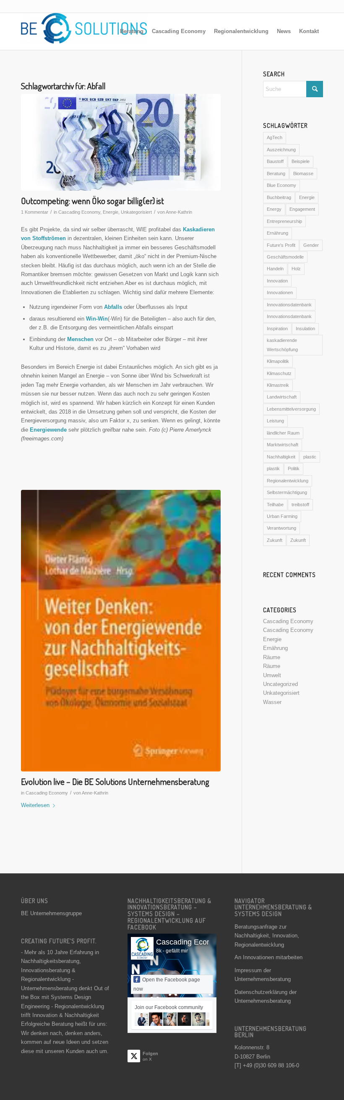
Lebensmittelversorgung (291, 409)
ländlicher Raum (283, 432)
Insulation (305, 328)
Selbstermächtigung (287, 492)
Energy (274, 209)
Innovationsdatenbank (289, 304)
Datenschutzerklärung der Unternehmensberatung (266, 996)
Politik (294, 468)
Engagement (302, 209)
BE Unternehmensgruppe (51, 913)
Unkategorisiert (136, 212)
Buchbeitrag (279, 197)
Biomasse (303, 173)
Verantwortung (281, 528)
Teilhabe (275, 504)
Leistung (275, 420)
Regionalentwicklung (287, 480)
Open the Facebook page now (166, 984)
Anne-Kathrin (179, 212)
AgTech (274, 137)
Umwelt (272, 675)
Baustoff (275, 161)
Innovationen (280, 292)
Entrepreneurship (284, 221)
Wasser (272, 702)
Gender (311, 245)
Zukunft (274, 540)
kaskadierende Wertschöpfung (282, 345)
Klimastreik (278, 385)
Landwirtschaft (282, 396)
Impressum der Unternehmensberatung (263, 974)
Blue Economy (281, 185)
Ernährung (277, 233)
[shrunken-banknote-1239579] (121, 142)
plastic (309, 456)
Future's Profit (281, 245)
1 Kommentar (34, 212)
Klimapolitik (278, 361)
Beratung (276, 173)
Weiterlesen (35, 805)
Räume (271, 657)
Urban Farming (282, 516)
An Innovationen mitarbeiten (268, 957)
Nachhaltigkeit (281, 456)
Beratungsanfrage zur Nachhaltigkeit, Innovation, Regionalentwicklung (267, 936)
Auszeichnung (281, 149)
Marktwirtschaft (282, 444)
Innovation (277, 280)
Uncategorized (280, 684)
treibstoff (300, 504)
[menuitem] (132, 31)
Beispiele (301, 161)
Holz (296, 268)
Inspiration (277, 328)
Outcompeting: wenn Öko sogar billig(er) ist (92, 200)
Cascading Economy (79, 212)
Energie (110, 212)
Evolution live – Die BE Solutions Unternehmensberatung (115, 781)
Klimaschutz (279, 373)
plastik (273, 468)
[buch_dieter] (121, 630)
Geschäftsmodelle (285, 256)
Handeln (275, 268)
